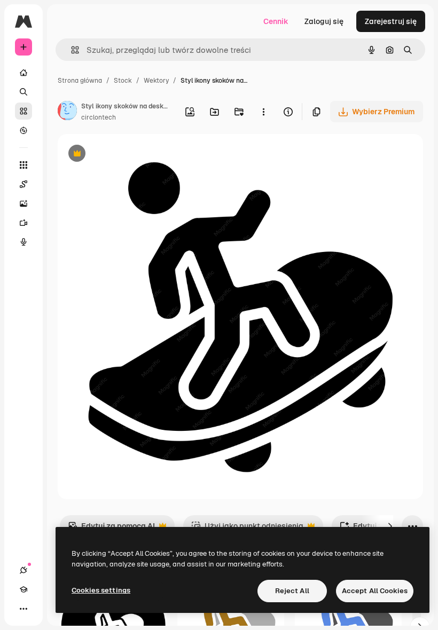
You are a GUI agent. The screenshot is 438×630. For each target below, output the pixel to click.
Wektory (156, 80)
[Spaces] (23, 184)
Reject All (292, 590)
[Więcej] (23, 608)
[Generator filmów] (23, 222)
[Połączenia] (23, 570)
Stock (123, 80)
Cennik (275, 21)
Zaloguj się (323, 21)
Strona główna (80, 80)
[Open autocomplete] (70, 50)
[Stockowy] (23, 111)
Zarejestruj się (391, 21)
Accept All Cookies (375, 590)
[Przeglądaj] (23, 130)
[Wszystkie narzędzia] (23, 165)
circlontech (98, 117)
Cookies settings (101, 590)
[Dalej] (390, 526)
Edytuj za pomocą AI (111, 529)
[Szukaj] (23, 91)
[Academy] (23, 589)
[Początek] (23, 72)
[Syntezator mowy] (23, 241)
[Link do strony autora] (67, 112)
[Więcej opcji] (263, 111)
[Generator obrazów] (23, 203)
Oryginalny (131, 154)
